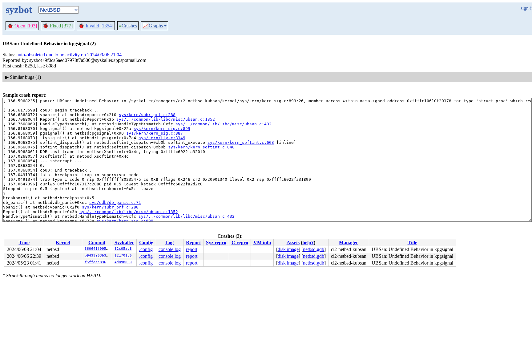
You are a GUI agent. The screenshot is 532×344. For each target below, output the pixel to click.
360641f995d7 (98, 249)
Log (169, 242)
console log (170, 249)
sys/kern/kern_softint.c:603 (241, 142)
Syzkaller (124, 242)
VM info (262, 242)
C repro (240, 242)
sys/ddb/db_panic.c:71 (115, 202)
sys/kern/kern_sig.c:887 (154, 133)
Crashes (128, 25)
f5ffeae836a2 (98, 262)
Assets (293, 242)
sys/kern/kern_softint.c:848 (201, 147)
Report (193, 242)
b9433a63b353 (98, 255)
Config (146, 242)
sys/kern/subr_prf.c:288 (147, 114)
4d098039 (123, 262)
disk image (288, 249)
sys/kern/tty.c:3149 (162, 138)
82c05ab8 (123, 249)
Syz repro (216, 242)
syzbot (19, 9)
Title (412, 242)
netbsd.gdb (313, 249)
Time (24, 242)
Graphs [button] (153, 26)
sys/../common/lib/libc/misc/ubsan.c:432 (223, 124)
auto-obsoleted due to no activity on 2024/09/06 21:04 (69, 54)
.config (146, 249)
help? (308, 242)
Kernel (63, 242)
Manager (348, 242)
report (191, 249)
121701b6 (123, 255)
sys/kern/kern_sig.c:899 (162, 128)
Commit (96, 242)
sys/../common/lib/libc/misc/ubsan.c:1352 (165, 119)
